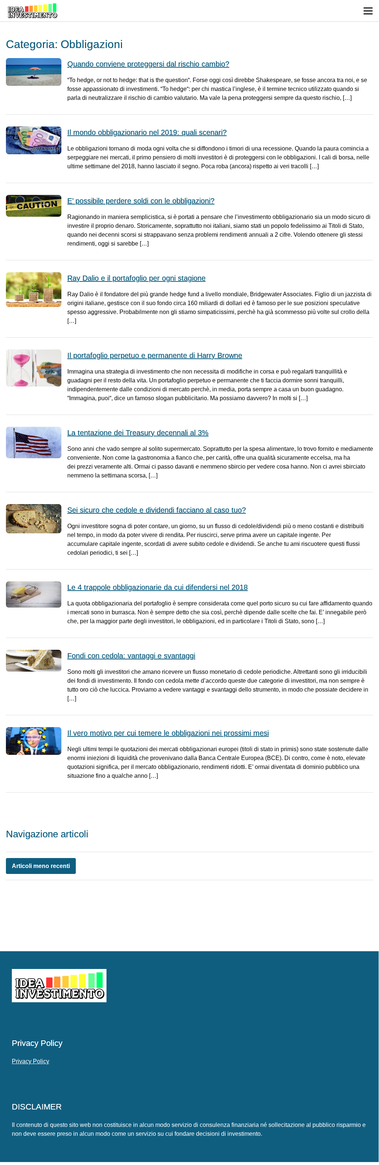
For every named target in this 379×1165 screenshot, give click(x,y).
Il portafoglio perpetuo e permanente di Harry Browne (154, 355)
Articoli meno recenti (41, 866)
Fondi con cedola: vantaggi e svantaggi (131, 656)
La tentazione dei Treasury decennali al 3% (138, 433)
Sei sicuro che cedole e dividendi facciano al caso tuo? (156, 510)
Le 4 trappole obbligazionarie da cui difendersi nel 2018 (157, 587)
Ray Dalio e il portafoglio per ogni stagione (136, 278)
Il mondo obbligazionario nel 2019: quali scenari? (147, 132)
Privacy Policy (30, 1061)
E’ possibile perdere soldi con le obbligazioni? (140, 201)
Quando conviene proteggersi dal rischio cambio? (148, 64)
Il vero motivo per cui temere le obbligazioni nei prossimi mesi (168, 733)
